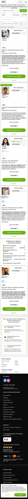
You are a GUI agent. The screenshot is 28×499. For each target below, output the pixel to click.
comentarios (11, 451)
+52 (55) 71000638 (9, 385)
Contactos (5, 397)
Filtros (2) (23, 10)
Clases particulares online (9, 475)
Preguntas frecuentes (8, 402)
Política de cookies (7, 416)
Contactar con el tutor (14, 76)
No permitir (7, 494)
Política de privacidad (8, 414)
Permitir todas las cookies (20, 495)
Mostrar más (5, 65)
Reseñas (5, 404)
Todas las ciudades (7, 482)
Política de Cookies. (5, 491)
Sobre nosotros (6, 395)
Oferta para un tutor (7, 409)
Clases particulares (7, 472)
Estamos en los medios (8, 407)
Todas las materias (7, 477)
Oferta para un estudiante (9, 412)
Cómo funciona (6, 400)
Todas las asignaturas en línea (10, 479)
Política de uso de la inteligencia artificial (12, 419)
